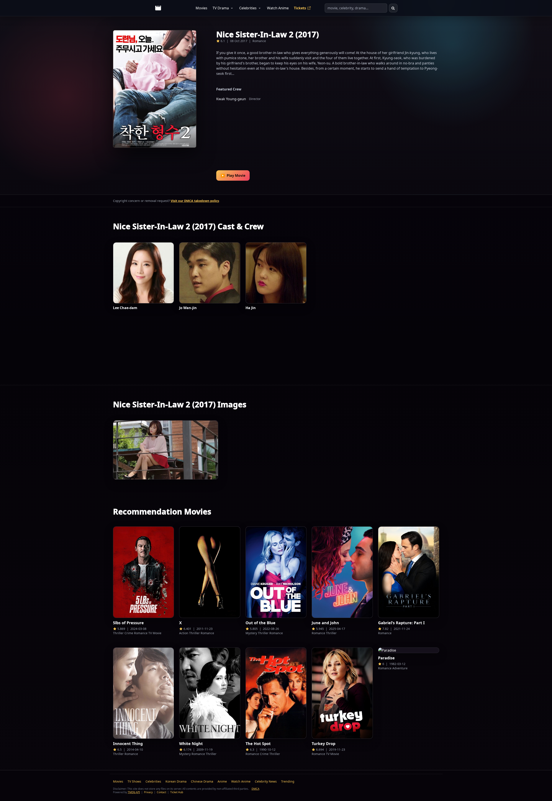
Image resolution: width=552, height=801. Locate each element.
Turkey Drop (323, 743)
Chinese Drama (202, 781)
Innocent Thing (128, 743)
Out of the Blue (260, 622)
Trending (287, 781)
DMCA (255, 789)
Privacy (148, 792)
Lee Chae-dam (125, 307)
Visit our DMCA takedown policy (195, 201)
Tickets (300, 8)
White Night (191, 743)
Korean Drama (176, 781)
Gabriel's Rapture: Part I (401, 622)
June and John (325, 622)
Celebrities (248, 8)
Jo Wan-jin (188, 307)
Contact (161, 792)
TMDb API (134, 792)
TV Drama (221, 8)
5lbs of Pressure (128, 622)
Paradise (386, 657)
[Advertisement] (327, 133)
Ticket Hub (176, 792)
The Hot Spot (258, 743)
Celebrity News (266, 781)
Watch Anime (278, 8)
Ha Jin (251, 307)
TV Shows (134, 781)
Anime (222, 781)
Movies (201, 8)
